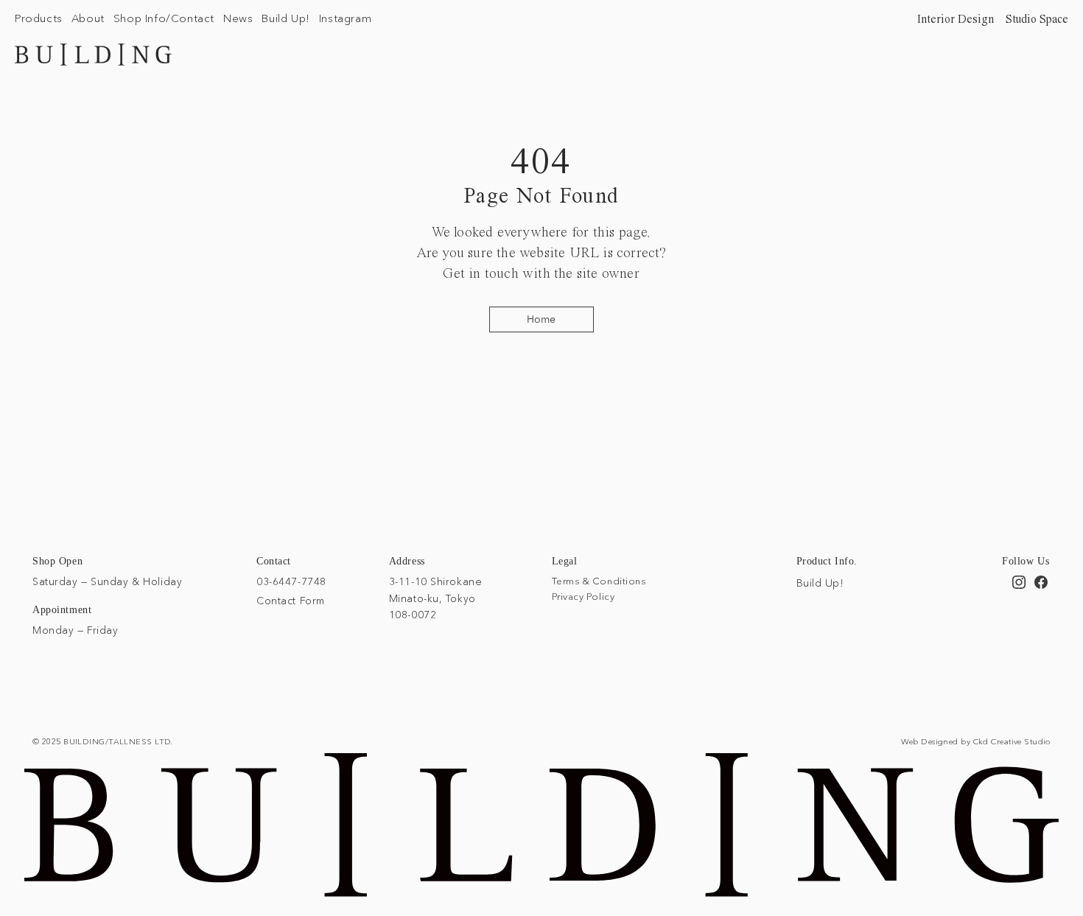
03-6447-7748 (291, 581)
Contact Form (290, 600)
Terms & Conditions (598, 581)
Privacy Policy (583, 596)
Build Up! (820, 583)
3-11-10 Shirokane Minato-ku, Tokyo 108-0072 (436, 598)
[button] (39, 18)
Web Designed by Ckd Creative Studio (976, 741)
